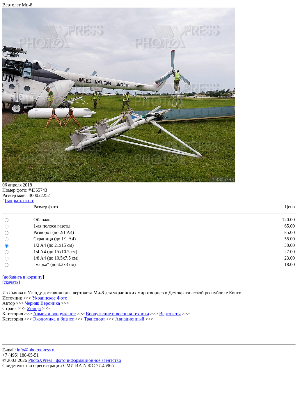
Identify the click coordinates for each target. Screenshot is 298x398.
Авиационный (129, 318)
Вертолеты (170, 313)
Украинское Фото (49, 297)
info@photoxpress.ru (36, 349)
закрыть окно (19, 200)
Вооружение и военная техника (117, 313)
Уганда (34, 308)
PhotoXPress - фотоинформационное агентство (74, 360)
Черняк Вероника (42, 303)
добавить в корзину (23, 276)
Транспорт (94, 318)
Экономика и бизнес (53, 318)
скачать (11, 282)
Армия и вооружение (54, 313)
